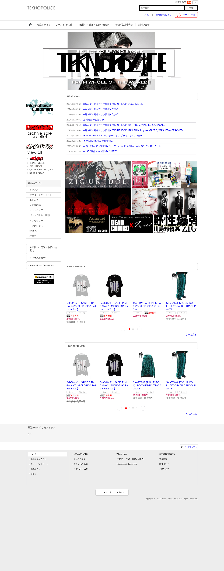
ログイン (146, 15)
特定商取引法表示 (167, 454)
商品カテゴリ (79, 459)
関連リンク (164, 464)
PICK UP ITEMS (81, 469)
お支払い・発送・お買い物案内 (43, 249)
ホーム (34, 454)
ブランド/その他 (81, 464)
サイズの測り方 (38, 258)
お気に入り (35, 469)
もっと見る (191, 334)
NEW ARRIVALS (81, 454)
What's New (122, 454)
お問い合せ (164, 469)
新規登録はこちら (164, 15)
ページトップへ (190, 447)
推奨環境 (163, 459)
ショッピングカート (39, 464)
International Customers (42, 265)
